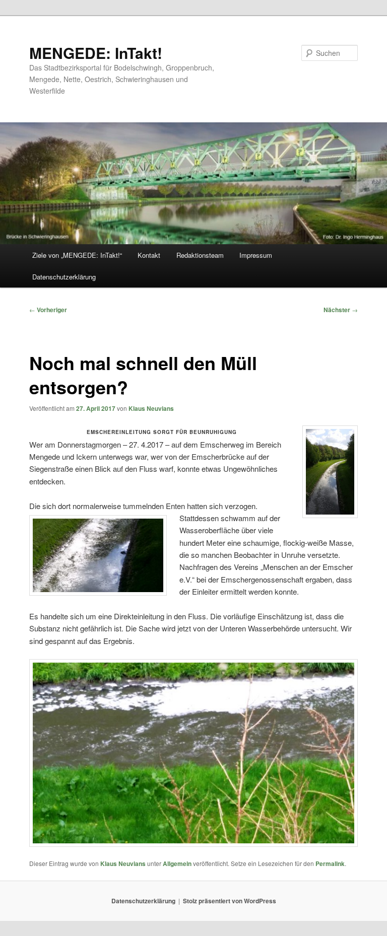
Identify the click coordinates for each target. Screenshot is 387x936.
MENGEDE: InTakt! (95, 52)
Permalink (330, 863)
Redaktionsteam (200, 255)
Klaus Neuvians (151, 408)
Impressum (255, 255)
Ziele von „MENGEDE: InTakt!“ (77, 255)
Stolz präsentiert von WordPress (229, 900)
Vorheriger (48, 309)
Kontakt (149, 255)
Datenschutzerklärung (64, 276)
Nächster (341, 309)
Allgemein (177, 863)
